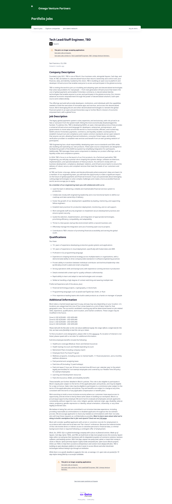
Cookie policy (90, 499)
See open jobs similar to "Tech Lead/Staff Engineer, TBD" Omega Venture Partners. (82, 56)
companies (53, 28)
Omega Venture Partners (54, 8)
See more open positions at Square (86, 481)
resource (95, 334)
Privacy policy (81, 499)
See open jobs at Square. (63, 53)
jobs (38, 28)
